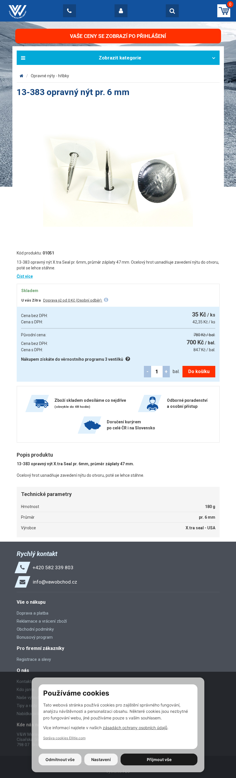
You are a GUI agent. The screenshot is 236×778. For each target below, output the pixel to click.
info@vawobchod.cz (55, 582)
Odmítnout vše (60, 759)
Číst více (25, 276)
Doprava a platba (32, 613)
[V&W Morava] (21, 76)
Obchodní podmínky (35, 629)
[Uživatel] (121, 10)
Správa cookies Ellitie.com (64, 738)
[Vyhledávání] (172, 10)
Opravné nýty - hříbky (50, 76)
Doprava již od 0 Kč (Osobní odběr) (72, 300)
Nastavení (101, 759)
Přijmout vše (159, 759)
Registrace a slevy (34, 659)
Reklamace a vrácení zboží (42, 621)
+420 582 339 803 (53, 567)
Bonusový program (35, 637)
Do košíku (199, 371)
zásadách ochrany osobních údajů (135, 727)
